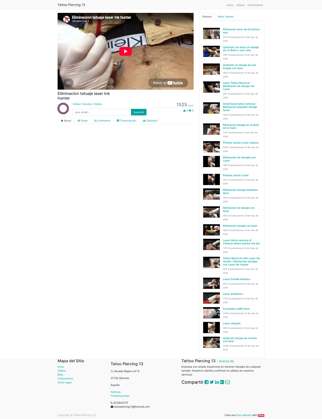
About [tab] (67, 120)
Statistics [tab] (152, 120)
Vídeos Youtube (81, 103)
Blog (60, 374)
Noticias (116, 391)
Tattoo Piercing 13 (71, 5)
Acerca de (226, 361)
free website (243, 415)
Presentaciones (120, 395)
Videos (98, 103)
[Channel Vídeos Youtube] (63, 112)
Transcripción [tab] (127, 120)
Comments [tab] (103, 120)
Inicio (61, 366)
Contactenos (66, 378)
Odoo (261, 415)
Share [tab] (84, 120)
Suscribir (138, 112)
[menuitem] (230, 4)
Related (207, 16)
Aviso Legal (64, 382)
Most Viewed (226, 16)
